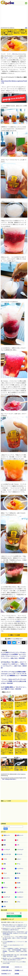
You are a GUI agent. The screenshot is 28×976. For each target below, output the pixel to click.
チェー (6, 58)
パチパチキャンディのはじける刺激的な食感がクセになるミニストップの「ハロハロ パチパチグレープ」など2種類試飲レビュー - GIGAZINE (14, 673)
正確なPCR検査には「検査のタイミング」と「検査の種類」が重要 (20, 768)
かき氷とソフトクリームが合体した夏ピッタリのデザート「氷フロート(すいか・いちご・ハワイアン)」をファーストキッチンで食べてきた (7, 705)
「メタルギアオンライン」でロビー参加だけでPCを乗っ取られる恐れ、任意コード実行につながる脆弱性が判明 (15, 938)
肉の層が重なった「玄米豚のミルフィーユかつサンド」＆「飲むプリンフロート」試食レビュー (20, 704)
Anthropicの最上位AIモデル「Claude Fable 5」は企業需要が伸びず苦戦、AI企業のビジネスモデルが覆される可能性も (15, 933)
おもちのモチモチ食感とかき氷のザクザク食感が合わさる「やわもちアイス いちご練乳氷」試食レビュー (21, 750)
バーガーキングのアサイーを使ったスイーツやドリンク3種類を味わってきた (7, 734)
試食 (26, 28)
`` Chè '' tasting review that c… (8, 779)
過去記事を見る (14, 916)
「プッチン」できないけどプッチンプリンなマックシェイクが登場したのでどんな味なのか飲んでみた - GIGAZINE (13, 681)
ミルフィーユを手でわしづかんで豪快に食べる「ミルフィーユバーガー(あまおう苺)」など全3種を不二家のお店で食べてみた (7, 721)
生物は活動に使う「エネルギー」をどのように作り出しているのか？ (7, 768)
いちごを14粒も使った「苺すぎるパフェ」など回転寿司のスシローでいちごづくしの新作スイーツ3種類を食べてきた (7, 751)
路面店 (18, 621)
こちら (21, 922)
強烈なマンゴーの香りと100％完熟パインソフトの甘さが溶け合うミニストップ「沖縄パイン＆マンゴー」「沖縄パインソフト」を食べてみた (20, 736)
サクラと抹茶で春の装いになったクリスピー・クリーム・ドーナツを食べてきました (20, 720)
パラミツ (14, 54)
